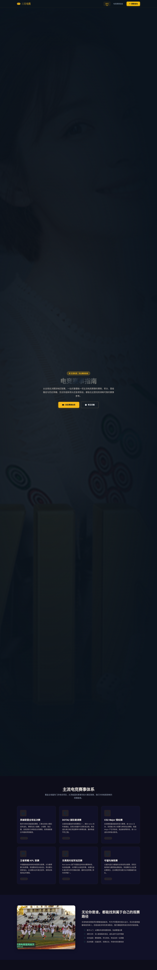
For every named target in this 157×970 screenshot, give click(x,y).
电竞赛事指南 (118, 4)
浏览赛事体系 (70, 405)
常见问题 (91, 405)
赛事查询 (134, 4)
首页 (107, 4)
